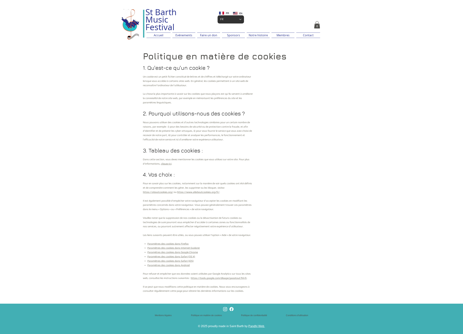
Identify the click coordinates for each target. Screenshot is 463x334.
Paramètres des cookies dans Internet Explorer (173, 247)
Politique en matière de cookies (206, 315)
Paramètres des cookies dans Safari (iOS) (170, 260)
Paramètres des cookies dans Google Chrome (172, 252)
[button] (317, 25)
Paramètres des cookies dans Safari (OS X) (171, 256)
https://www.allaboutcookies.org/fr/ (198, 192)
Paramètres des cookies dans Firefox (168, 243)
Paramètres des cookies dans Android (168, 265)
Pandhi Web (256, 326)
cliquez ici (166, 163)
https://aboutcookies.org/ (158, 192)
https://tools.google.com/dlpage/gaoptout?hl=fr (219, 278)
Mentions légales (163, 315)
